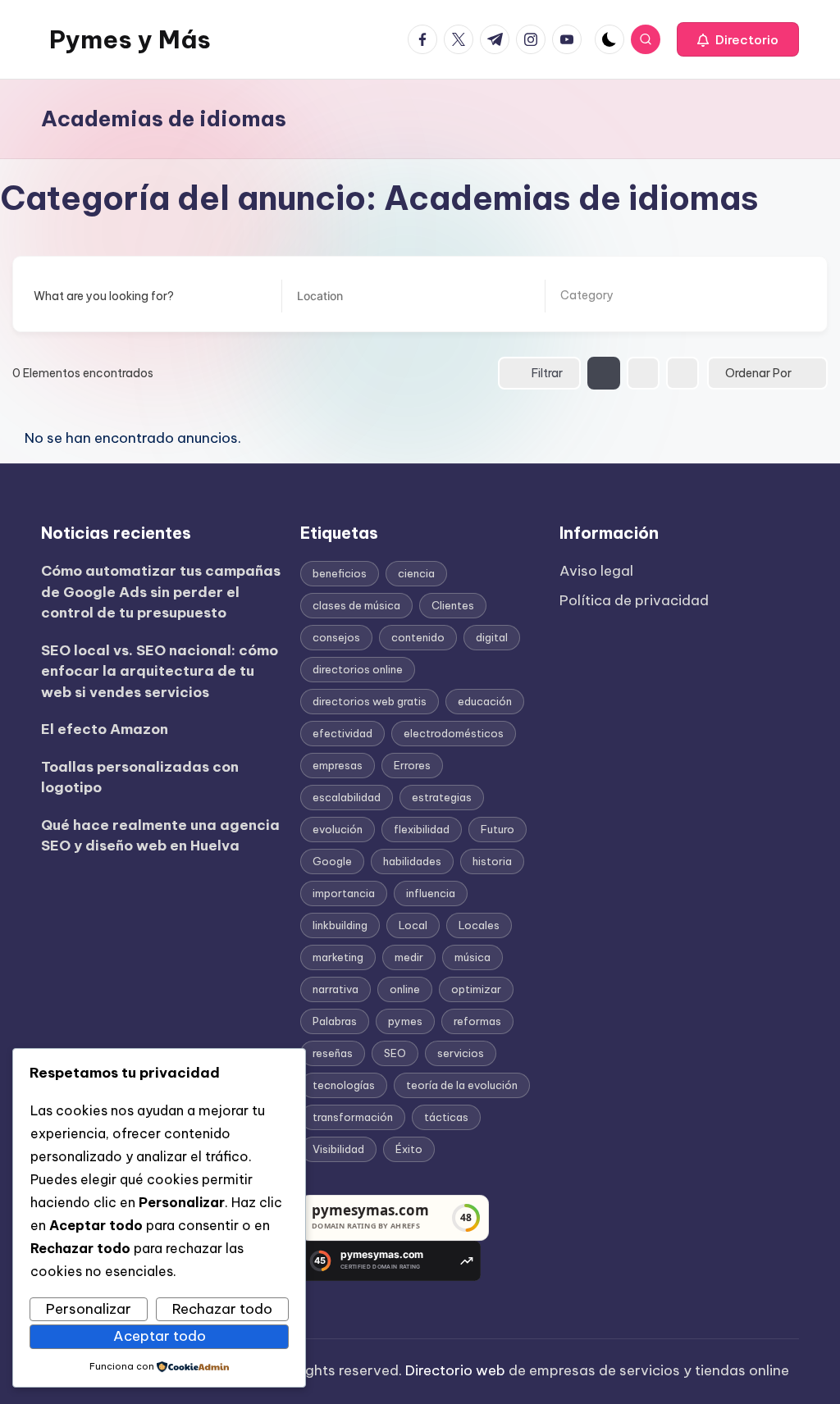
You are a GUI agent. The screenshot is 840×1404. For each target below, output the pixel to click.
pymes (405, 1021)
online (405, 989)
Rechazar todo (222, 1309)
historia (492, 861)
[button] (738, 39)
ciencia (416, 573)
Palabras (335, 1021)
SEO (395, 1053)
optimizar (476, 989)
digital (492, 637)
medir (409, 957)
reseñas (333, 1053)
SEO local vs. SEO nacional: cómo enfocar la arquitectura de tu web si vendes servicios (159, 671)
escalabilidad (347, 797)
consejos (336, 637)
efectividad (342, 733)
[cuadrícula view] (603, 373)
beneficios (340, 573)
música (472, 957)
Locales (479, 925)
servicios (460, 1053)
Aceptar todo (159, 1336)
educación (485, 701)
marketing (338, 957)
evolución (338, 829)
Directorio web (455, 1370)
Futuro (497, 829)
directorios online (358, 669)
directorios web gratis (370, 701)
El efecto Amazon (104, 729)
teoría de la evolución (462, 1085)
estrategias (442, 797)
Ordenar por (758, 373)
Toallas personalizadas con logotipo (140, 777)
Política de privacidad (634, 600)
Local (413, 925)
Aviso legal (596, 571)
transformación (353, 1117)
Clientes (452, 605)
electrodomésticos (454, 733)
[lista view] (643, 373)
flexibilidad (422, 829)
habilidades (412, 861)
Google (332, 861)
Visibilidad (338, 1149)
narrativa (335, 989)
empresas (338, 765)
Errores (412, 765)
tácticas (446, 1117)
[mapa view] (682, 373)
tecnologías (344, 1085)
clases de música (356, 605)
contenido (418, 637)
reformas (477, 1021)
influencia (430, 893)
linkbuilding (340, 925)
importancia (344, 893)
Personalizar (88, 1309)
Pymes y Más (130, 39)
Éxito (408, 1149)
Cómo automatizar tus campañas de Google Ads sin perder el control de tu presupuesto (161, 592)
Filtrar (547, 373)
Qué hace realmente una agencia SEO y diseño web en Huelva (160, 835)
